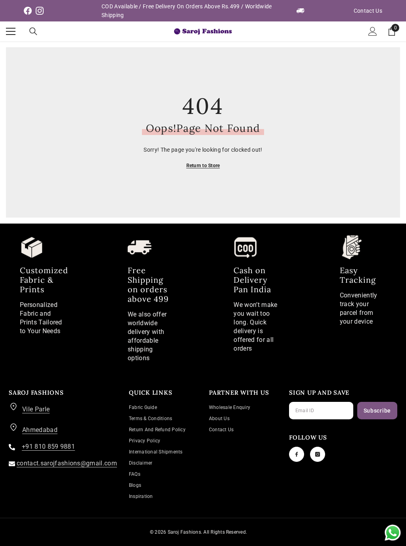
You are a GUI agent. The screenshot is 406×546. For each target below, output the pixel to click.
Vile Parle (36, 409)
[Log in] (372, 31)
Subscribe (377, 410)
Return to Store (203, 165)
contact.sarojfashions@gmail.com (67, 463)
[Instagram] (317, 454)
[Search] (33, 31)
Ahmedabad (39, 430)
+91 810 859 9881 (48, 446)
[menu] (10, 31)
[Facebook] (296, 454)
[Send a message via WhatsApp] (392, 532)
